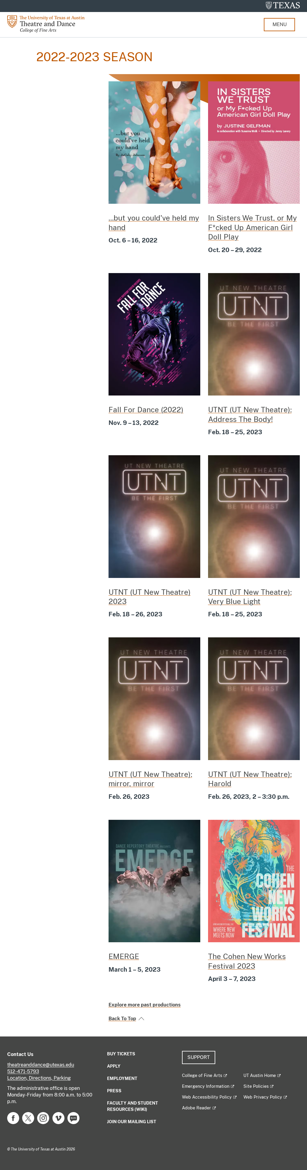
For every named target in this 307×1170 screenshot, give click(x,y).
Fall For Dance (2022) (146, 409)
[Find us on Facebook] (13, 1117)
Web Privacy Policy (262, 1097)
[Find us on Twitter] (28, 1117)
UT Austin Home (259, 1075)
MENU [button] (280, 24)
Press (114, 1090)
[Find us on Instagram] (43, 1117)
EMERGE (124, 956)
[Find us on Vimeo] (58, 1117)
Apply (114, 1066)
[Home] (50, 23)
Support (198, 1057)
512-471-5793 (23, 1071)
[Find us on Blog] (73, 1117)
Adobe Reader (196, 1107)
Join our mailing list (131, 1121)
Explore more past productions (145, 1005)
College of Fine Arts (202, 1075)
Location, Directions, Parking (39, 1078)
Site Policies (256, 1086)
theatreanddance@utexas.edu (40, 1065)
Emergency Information (205, 1086)
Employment (122, 1078)
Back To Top (122, 1018)
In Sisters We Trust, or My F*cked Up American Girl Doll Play (252, 227)
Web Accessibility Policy (207, 1097)
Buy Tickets (121, 1053)
